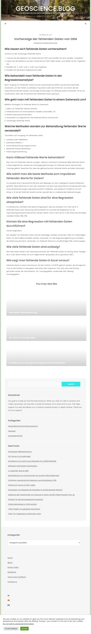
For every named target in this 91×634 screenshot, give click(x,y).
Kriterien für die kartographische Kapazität (25, 499)
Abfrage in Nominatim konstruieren (22, 466)
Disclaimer (12, 572)
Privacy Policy (13, 567)
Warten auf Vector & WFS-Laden (21, 485)
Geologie (12, 431)
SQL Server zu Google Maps (19, 456)
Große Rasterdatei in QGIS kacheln (22, 504)
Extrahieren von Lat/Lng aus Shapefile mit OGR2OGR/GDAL (32, 461)
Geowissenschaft (15, 436)
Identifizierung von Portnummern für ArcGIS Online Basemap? (33, 475)
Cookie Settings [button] (11, 628)
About (10, 562)
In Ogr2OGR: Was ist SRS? (18, 471)
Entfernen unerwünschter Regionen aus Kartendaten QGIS (32, 480)
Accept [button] (24, 628)
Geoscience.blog (45, 9)
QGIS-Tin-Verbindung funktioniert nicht (24, 514)
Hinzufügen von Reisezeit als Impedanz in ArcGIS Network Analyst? (35, 490)
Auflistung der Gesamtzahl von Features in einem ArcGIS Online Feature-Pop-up (41, 495)
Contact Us (12, 582)
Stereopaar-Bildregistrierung (20, 451)
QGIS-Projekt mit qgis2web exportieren (24, 509)
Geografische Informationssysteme (45, 43)
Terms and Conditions (17, 577)
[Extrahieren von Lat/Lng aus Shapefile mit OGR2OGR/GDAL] (46, 354)
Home (10, 558)
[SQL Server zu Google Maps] (46, 329)
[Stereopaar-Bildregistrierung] (46, 304)
